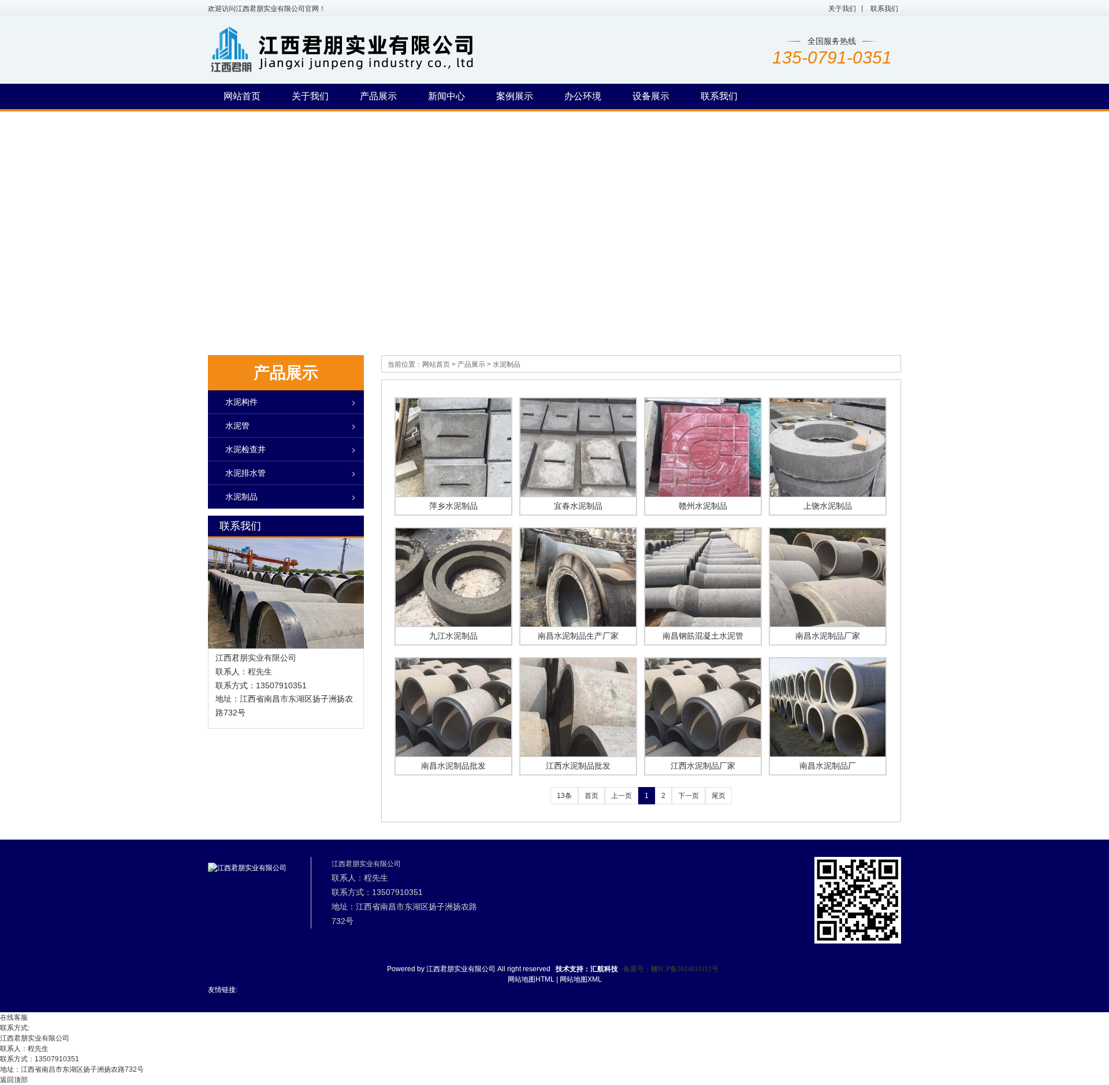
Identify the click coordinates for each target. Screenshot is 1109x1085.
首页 (591, 796)
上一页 (621, 796)
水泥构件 (241, 402)
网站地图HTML (531, 979)
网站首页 (436, 364)
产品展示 (471, 364)
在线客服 (14, 1017)
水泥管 (237, 425)
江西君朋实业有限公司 (461, 969)
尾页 (718, 796)
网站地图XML (581, 979)
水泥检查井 (245, 449)
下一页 (688, 796)
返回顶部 (14, 1080)
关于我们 (842, 9)
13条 (564, 796)
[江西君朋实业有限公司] (391, 74)
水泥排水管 (245, 473)
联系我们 (884, 9)
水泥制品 (506, 364)
